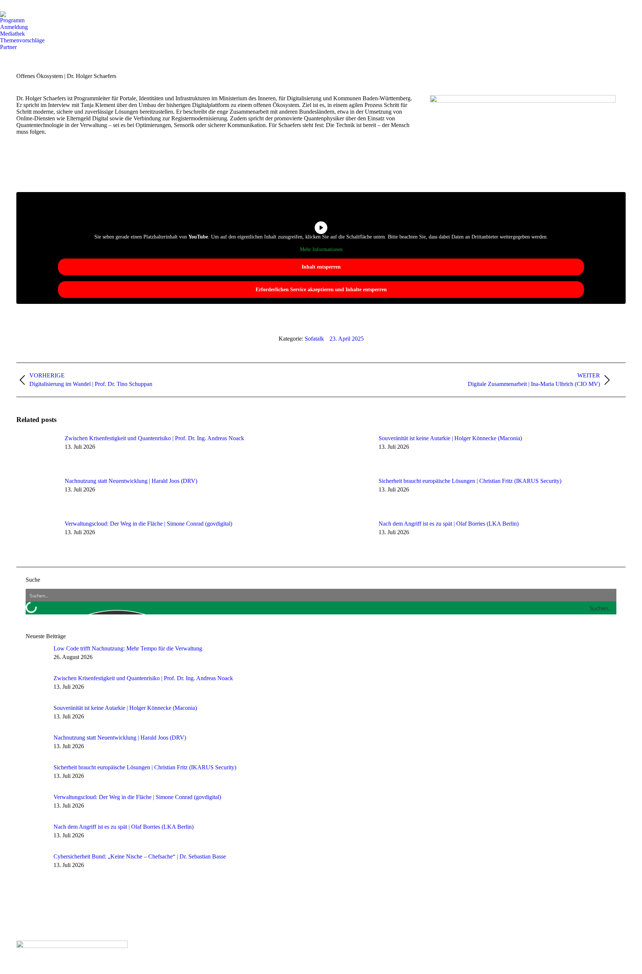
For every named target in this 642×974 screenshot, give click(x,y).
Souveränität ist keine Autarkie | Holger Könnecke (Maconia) (450, 438)
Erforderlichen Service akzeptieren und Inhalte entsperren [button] (321, 289)
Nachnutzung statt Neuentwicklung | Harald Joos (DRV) (131, 481)
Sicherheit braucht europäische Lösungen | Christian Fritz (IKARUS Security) (470, 481)
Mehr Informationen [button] (321, 249)
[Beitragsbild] (36, 452)
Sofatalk (314, 338)
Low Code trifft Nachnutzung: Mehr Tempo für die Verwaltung (128, 648)
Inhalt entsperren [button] (321, 267)
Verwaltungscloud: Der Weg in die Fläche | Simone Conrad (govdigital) (148, 523)
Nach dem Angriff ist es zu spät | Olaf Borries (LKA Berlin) (449, 523)
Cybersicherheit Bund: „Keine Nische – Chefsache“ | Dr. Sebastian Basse (140, 856)
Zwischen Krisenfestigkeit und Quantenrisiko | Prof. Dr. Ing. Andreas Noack (154, 438)
